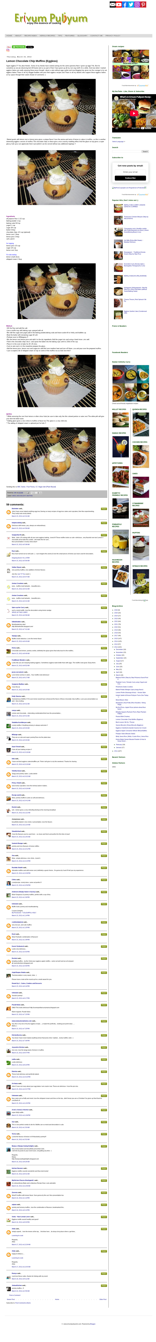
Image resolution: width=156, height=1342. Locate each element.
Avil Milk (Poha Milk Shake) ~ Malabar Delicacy (133, 241)
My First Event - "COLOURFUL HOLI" (24, 913)
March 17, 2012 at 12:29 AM (21, 1244)
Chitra (14, 879)
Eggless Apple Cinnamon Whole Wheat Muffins (131, 731)
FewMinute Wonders (19, 660)
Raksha (14, 1071)
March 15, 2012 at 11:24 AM (21, 825)
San (13, 1122)
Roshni (14, 807)
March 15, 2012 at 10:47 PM (21, 1089)
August (118, 661)
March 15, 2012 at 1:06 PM (20, 897)
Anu (13, 855)
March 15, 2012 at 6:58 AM (20, 615)
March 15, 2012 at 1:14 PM (20, 915)
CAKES (14, 495)
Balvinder (15, 508)
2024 (116, 616)
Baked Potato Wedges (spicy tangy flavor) (129, 689)
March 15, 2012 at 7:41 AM (20, 629)
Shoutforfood (16, 831)
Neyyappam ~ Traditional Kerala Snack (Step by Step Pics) (134, 253)
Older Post (102, 1299)
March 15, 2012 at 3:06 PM (20, 966)
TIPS (60, 35)
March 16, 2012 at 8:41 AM (20, 1174)
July (117, 664)
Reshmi (14, 958)
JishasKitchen (17, 1285)
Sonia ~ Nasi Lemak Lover (21, 1217)
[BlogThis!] (34, 493)
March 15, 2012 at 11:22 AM (21, 813)
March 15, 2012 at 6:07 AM (20, 577)
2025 (116, 613)
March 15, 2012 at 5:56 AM (20, 561)
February (119, 744)
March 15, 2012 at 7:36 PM (20, 1041)
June (118, 666)
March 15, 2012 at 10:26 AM (21, 788)
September (120, 658)
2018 (116, 633)
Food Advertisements (128, 85)
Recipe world (16, 795)
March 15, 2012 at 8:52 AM (20, 665)
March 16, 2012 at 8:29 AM (20, 1162)
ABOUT (18, 35)
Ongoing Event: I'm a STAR (21, 558)
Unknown (15, 904)
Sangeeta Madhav (18, 684)
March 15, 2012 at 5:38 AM (20, 544)
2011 (116, 751)
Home (57, 1299)
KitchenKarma (17, 1035)
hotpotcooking (17, 523)
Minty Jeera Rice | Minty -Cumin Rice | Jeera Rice (132, 736)
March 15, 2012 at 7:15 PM (20, 1014)
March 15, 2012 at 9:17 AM (20, 677)
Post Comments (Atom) (23, 1303)
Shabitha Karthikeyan (19, 722)
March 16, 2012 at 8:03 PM (20, 1222)
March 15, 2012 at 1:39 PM (20, 940)
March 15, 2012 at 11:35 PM (21, 1103)
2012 (116, 647)
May (117, 669)
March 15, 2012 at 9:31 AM (20, 704)
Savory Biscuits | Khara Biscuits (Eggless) (129, 725)
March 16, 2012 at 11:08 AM (21, 1186)
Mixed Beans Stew (122, 700)
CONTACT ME (96, 35)
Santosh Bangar (17, 843)
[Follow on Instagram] (7, 51)
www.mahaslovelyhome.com (22, 1021)
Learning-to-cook (17, 1235)
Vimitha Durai (16, 771)
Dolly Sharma (16, 696)
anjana (14, 1204)
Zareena (15, 1192)
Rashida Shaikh (17, 867)
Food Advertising (137, 600)
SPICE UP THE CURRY (20, 612)
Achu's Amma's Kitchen (20, 1110)
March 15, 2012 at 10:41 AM (21, 800)
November (119, 652)
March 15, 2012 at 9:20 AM (20, 690)
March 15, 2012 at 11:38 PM (21, 1115)
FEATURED (69, 35)
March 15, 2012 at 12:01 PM (21, 849)
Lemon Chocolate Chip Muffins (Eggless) (129, 719)
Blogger (92, 1324)
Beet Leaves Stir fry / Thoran (125, 722)
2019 (116, 630)
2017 (116, 635)
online (114, 766)
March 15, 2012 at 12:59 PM (21, 885)
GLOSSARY (82, 35)
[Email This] (31, 493)
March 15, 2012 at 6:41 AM (20, 589)
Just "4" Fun (21, 574)
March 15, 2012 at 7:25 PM (20, 1028)
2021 (116, 624)
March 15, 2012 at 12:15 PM (21, 861)
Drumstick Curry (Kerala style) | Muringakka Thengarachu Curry (134, 265)
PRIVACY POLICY (113, 35)
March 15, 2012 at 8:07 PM (20, 1053)
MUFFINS (30, 495)
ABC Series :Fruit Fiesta (26, 487)
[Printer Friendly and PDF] (19, 48)
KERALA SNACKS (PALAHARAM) (135, 276)
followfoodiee (16, 622)
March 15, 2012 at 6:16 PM (20, 986)
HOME (9, 35)
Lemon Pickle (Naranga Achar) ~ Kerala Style (131, 692)
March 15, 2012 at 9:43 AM (20, 728)
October (119, 655)
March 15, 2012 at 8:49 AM (20, 653)
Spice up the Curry (18, 607)
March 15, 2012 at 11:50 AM (21, 837)
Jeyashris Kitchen (18, 1047)
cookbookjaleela (17, 922)
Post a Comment (14, 1295)
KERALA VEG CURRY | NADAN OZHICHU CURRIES (134, 206)
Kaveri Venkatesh (18, 946)
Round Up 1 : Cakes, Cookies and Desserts (27, 983)
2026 (116, 610)
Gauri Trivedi (16, 747)
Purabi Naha (16, 1005)
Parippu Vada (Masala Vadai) (125, 733)
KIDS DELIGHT (21, 495)
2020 (116, 627)
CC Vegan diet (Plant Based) (46, 487)
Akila (13, 1229)
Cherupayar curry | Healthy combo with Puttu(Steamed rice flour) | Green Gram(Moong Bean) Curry (136, 230)
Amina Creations (18, 583)
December (119, 649)
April (117, 672)
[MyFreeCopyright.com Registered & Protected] (128, 188)
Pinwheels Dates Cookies (124, 687)
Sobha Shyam (16, 567)
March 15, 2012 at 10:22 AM (21, 776)
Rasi (13, 551)
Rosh (13, 934)
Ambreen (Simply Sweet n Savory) (24, 892)
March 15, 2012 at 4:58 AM (20, 528)
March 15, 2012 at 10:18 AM (21, 752)
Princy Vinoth (16, 783)
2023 (116, 618)
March (118, 675)
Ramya (14, 1273)
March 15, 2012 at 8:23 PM (20, 1065)
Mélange (15, 734)
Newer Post (11, 1299)
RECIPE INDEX (30, 35)
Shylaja (14, 636)
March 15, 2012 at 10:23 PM (21, 1077)
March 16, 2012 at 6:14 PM (20, 1210)
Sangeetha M (16, 535)
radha (14, 1059)
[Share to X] (36, 493)
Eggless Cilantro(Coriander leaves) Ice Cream (131, 728)
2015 (116, 638)
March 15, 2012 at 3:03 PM (20, 952)
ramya (14, 710)
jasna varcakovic (18, 672)
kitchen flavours (17, 1168)
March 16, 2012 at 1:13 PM (20, 1198)
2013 (116, 644)
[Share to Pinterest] (41, 493)
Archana (15, 1083)
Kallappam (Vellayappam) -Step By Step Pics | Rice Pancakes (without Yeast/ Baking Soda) (135, 289)
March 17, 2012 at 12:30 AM (21, 1267)
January (119, 747)
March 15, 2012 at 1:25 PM (20, 927)
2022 (116, 621)
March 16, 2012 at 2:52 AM (20, 1139)
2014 (116, 641)
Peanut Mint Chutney (123, 716)
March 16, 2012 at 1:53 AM (20, 1127)
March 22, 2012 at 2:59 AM (20, 1291)
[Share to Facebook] (38, 493)
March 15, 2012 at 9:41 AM (20, 716)
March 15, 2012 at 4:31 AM (20, 516)
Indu (13, 759)
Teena (14, 1134)
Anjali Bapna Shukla (19, 972)
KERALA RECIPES (47, 35)
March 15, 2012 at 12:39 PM (21, 873)
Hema (14, 648)
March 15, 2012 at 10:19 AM (21, 764)
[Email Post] (27, 492)
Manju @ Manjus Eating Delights (23, 1146)
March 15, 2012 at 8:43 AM (20, 641)
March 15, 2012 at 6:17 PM (20, 998)
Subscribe (130, 178)
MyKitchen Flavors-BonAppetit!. (23, 1180)
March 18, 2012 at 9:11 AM (20, 1279)
